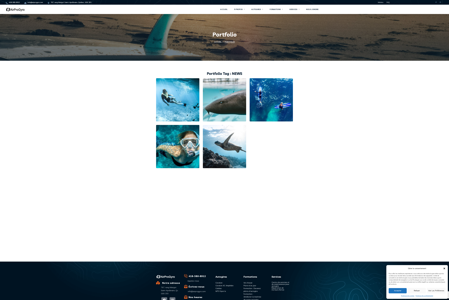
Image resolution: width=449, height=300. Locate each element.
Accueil (218, 42)
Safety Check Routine (223, 113)
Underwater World (175, 113)
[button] (444, 268)
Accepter (397, 290)
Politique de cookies (407, 296)
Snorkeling (175, 109)
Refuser (417, 290)
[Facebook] (436, 2)
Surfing (225, 109)
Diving (165, 109)
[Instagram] (440, 2)
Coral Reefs (170, 159)
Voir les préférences (436, 290)
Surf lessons (264, 113)
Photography (215, 151)
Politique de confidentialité (424, 296)
